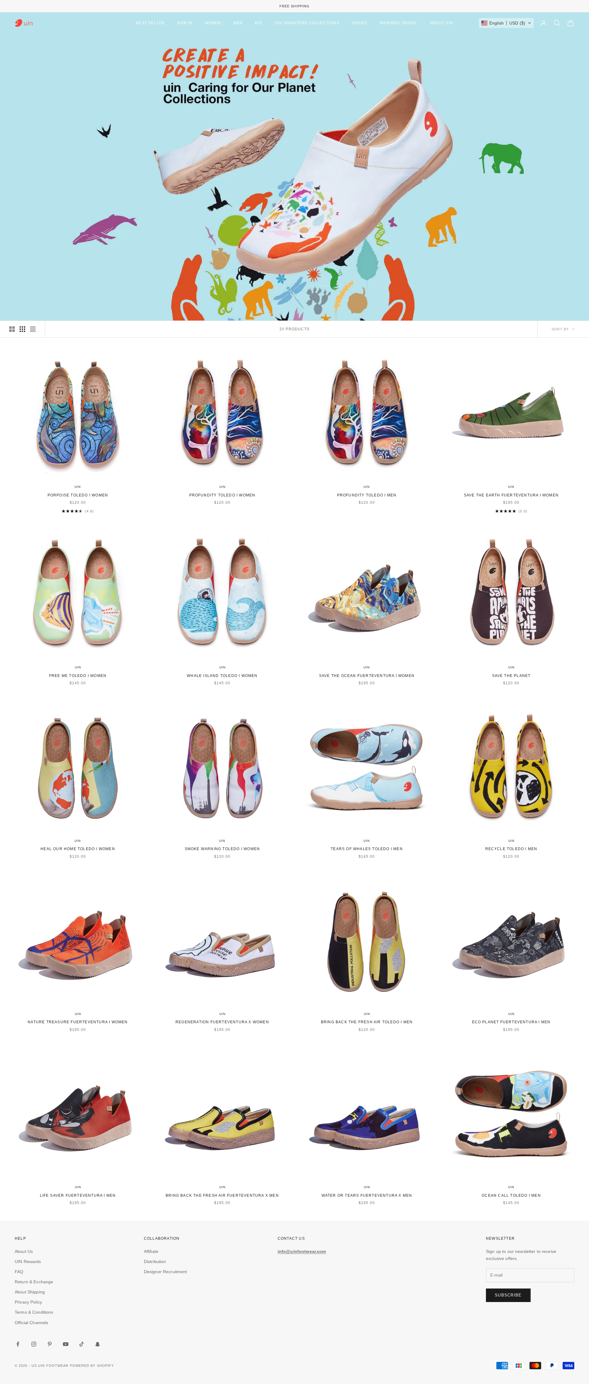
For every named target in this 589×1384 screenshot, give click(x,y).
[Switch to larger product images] (12, 329)
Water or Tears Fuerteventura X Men (366, 1195)
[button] (506, 23)
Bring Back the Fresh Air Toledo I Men (367, 1022)
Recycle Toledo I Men (511, 849)
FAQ (19, 1271)
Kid (258, 23)
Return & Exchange (34, 1281)
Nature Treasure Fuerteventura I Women (78, 1022)
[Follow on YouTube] (66, 1344)
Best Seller (150, 23)
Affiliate (151, 1251)
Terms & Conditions (34, 1312)
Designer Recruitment (165, 1271)
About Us (24, 1251)
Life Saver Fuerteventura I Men (78, 1195)
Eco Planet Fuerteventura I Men (511, 1022)
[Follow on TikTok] (82, 1344)
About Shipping (30, 1291)
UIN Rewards (28, 1261)
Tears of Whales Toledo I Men (367, 849)
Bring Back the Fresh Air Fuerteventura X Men (222, 1195)
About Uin (441, 23)
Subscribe (508, 1295)
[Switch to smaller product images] (22, 329)
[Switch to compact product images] (33, 329)
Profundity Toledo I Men (367, 495)
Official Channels (31, 1322)
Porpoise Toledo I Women (78, 495)
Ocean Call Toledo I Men (511, 1195)
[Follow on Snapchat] (97, 1344)
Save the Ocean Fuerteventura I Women (366, 676)
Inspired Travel (398, 23)
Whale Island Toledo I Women (222, 676)
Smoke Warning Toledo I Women (222, 849)
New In (184, 23)
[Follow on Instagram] (34, 1344)
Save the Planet (511, 676)
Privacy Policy (28, 1302)
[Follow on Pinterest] (50, 1344)
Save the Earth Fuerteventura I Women (511, 495)
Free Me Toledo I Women (77, 676)
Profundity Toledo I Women (222, 495)
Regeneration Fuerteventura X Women (222, 1022)
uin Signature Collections (307, 23)
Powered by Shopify (92, 1365)
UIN (78, 486)
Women (213, 23)
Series (359, 23)
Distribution (155, 1261)
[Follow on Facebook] (18, 1344)
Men (238, 23)
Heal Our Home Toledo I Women (77, 849)
